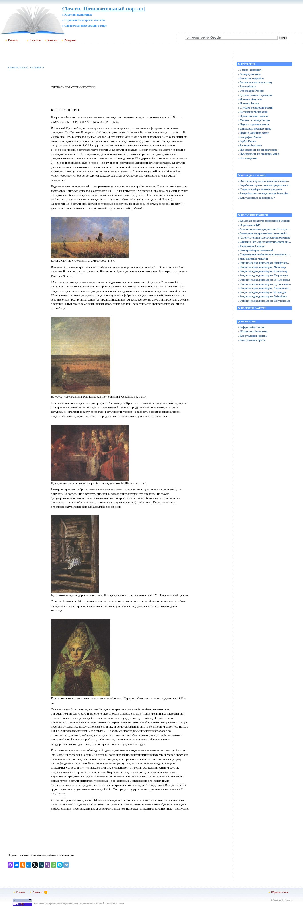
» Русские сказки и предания (255, 95)
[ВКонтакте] (16, 865)
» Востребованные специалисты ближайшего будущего (264, 193)
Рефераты (70, 40)
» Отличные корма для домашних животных (264, 181)
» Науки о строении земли (253, 124)
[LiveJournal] (41, 865)
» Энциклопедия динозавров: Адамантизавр (264, 288)
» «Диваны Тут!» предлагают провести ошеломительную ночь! (264, 242)
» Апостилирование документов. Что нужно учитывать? (264, 229)
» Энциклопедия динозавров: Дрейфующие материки (264, 263)
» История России (248, 103)
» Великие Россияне (250, 145)
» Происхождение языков (253, 116)
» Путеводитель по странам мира (257, 150)
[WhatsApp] (53, 865)
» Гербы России (247, 141)
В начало (35, 40)
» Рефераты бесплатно (251, 327)
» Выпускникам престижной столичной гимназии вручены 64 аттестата (264, 233)
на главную (37, 67)
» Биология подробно (251, 78)
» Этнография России (251, 91)
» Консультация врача (251, 340)
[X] (35, 865)
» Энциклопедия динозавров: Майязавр (262, 267)
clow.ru (288, 900)
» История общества (250, 99)
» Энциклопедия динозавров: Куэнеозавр (262, 271)
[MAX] (10, 865)
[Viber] (47, 865)
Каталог (52, 40)
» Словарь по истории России (255, 107)
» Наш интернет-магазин (253, 258)
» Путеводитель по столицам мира (258, 154)
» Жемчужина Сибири (251, 246)
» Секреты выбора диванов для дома (260, 189)
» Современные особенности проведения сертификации (264, 254)
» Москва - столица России (254, 120)
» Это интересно (247, 158)
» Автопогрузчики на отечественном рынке (264, 237)
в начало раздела (18, 67)
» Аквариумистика (249, 74)
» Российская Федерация (253, 112)
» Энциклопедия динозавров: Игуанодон (262, 292)
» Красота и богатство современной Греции (264, 221)
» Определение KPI (249, 225)
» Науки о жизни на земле (253, 133)
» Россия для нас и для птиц (255, 82)
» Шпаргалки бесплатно (252, 331)
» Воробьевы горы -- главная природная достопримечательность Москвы (264, 185)
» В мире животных (249, 70)
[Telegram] (66, 865)
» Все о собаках (247, 86)
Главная (13, 40)
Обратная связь (279, 892)
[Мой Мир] (28, 865)
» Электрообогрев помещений (255, 250)
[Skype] (60, 865)
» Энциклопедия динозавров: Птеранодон (263, 275)
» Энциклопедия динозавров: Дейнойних (262, 296)
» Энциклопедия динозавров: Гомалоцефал (264, 280)
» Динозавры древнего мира (254, 128)
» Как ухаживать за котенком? (256, 198)
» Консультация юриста (252, 336)
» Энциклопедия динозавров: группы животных (264, 284)
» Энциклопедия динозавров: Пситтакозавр (264, 301)
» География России (250, 137)
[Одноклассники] (22, 865)
